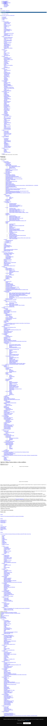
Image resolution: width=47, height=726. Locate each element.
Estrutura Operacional (9, 170)
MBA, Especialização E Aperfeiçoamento (10, 562)
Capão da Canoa (6, 604)
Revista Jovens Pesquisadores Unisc (9, 306)
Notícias (5, 457)
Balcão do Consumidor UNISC (8, 426)
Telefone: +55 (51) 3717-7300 (8, 609)
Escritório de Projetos (12, 227)
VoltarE (5, 243)
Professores (10, 439)
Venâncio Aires (6, 606)
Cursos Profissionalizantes (9, 256)
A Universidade (6, 161)
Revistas (10, 198)
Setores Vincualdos (7, 573)
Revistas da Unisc (6, 406)
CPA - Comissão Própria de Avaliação (11, 165)
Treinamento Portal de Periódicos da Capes (15, 388)
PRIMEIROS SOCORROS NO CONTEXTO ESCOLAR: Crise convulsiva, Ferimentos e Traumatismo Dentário (20, 455)
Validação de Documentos (8, 414)
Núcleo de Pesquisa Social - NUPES (14, 219)
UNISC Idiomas (6, 264)
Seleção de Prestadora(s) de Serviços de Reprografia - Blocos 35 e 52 (16, 188)
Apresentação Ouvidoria (9, 240)
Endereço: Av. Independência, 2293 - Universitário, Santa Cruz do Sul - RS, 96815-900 (16, 608)
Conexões (5, 423)
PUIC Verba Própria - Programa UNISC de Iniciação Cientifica (18, 295)
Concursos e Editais (7, 549)
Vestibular (5, 334)
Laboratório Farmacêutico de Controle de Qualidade (16, 230)
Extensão (3, 307)
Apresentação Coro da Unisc (10, 432)
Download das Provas (9, 336)
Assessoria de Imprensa (12, 204)
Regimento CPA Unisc (12, 168)
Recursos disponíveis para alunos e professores (11, 249)
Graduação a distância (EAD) (8, 252)
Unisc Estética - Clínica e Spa (8, 417)
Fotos (6, 433)
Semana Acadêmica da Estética (8, 454)
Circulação (10, 375)
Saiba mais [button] (27, 720)
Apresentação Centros (12, 208)
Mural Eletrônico (6, 407)
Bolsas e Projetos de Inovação (8, 331)
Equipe (7, 282)
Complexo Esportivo (7, 422)
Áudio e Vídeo (11, 224)
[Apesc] (1, 614)
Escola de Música (8, 437)
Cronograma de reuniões (9, 283)
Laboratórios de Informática (13, 232)
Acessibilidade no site (7, 245)
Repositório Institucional (12, 371)
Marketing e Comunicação (13, 234)
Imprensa (5, 458)
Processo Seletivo (4, 333)
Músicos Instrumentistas (9, 444)
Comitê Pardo (8, 180)
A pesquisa (5, 267)
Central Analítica (6, 416)
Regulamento (8, 379)
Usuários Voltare (11, 389)
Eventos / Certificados (5, 451)
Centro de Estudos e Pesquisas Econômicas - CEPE (16, 211)
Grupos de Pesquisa (9, 273)
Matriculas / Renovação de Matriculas (9, 398)
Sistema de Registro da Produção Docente (10, 402)
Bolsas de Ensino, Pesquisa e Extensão (14, 344)
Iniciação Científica (7, 291)
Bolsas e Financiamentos (7, 342)
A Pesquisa (5, 564)
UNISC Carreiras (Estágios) (13, 238)
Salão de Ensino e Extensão (8, 572)
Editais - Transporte (9, 193)
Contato (3, 19)
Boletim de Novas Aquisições (13, 382)
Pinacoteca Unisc (6, 450)
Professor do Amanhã (7, 337)
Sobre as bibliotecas (9, 391)
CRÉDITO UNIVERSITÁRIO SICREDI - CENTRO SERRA (15, 364)
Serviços (7, 380)
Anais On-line (11, 197)
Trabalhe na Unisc (6, 552)
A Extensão (5, 313)
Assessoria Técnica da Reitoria (13, 206)
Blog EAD (5, 459)
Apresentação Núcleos (12, 215)
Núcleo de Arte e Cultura (7, 434)
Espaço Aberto (8, 440)
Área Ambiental (6, 547)
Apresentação (8, 163)
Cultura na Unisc (8, 436)
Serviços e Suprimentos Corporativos (14, 228)
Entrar (1, 8)
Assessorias (7, 202)
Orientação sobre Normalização (13, 387)
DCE (5, 248)
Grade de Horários (6, 397)
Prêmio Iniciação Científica (13, 302)
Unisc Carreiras (6, 330)
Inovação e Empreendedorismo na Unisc (10, 327)
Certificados (6, 324)
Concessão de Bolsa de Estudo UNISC (11, 181)
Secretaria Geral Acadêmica (13, 236)
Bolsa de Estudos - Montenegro (10, 174)
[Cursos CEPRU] (3, 617)
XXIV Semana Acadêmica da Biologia (9, 453)
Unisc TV (3, 543)
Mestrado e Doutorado (7, 263)
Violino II (10, 446)
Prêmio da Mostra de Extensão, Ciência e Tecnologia (17, 305)
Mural (3, 536)
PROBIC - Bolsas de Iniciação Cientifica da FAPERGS (17, 294)
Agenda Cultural (6, 430)
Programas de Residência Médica (11, 186)
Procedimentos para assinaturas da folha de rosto (13, 288)
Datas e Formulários (9, 268)
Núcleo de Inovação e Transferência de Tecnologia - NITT (17, 220)
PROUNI (7, 187)
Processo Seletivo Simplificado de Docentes (12, 176)
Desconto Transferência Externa (13, 355)
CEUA (5, 279)
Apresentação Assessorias (13, 203)
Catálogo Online (6, 584)
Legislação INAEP (8, 290)
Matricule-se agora (8, 420)
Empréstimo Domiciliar (12, 385)
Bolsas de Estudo (8, 257)
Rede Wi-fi (5, 400)
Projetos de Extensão (9, 314)
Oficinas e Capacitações (9, 298)
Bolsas (7, 343)
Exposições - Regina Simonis (10, 441)
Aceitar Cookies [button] (26, 723)
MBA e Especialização (7, 339)
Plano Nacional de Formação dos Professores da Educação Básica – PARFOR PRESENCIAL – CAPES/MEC (22, 185)
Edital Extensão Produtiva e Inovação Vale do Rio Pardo (14, 178)
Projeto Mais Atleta (8, 421)
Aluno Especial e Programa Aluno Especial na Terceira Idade (13, 582)
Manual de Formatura (7, 585)
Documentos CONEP (9, 286)
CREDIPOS (11, 358)
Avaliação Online (8, 164)
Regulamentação (11, 274)
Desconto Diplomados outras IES (14, 354)
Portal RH (3, 535)
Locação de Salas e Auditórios (8, 413)
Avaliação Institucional (7, 162)
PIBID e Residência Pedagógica (10, 184)
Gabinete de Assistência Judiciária (9, 594)
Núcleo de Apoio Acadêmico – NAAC (14, 216)
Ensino (3, 251)
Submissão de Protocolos (9, 284)
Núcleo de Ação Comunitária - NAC (14, 217)
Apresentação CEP (8, 281)
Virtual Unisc (6, 588)
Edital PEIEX (8, 190)
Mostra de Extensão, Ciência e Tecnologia (12, 304)
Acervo (10, 374)
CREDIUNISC (11, 356)
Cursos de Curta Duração (7, 260)
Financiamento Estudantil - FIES (14, 357)
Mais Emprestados (12, 376)
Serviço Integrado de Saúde (8, 425)
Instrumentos (11, 438)
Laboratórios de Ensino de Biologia (14, 229)
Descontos (7, 348)
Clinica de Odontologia (7, 592)
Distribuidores (8, 199)
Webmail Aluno (8, 404)
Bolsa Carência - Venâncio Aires (10, 179)
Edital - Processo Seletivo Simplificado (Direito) (13, 189)
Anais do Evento (11, 303)
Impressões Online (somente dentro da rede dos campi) (12, 399)
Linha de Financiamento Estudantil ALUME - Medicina (17, 363)
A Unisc (3, 160)
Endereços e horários (9, 372)
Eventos (5, 300)
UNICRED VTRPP (12, 359)
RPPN (5, 247)
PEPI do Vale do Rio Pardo (10, 183)
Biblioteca (5, 366)
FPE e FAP (7, 275)
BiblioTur (10, 381)
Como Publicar (8, 200)
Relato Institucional (8, 172)
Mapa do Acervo (11, 394)
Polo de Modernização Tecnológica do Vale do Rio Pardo (17, 235)
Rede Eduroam (8, 401)
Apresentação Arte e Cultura (10, 435)
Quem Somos (8, 195)
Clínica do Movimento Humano (8, 419)
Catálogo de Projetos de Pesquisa (14, 271)
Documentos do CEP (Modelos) (10, 285)
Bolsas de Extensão (9, 315)
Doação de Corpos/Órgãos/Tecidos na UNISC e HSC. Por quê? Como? (20, 237)
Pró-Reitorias (8, 221)
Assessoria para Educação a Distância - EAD (15, 205)
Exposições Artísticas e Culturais (14, 386)
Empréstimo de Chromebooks (13, 384)
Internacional (8, 10)
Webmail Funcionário (9, 405)
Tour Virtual (4, 17)
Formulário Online (8, 241)
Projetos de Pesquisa (9, 269)
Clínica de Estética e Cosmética (8, 596)
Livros (10, 196)
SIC (6, 301)
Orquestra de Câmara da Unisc (8, 442)
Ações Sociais (6, 320)
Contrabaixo (11, 448)
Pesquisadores (11, 272)
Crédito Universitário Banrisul (13, 361)
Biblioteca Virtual (8, 369)
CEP (4, 280)
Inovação (3, 326)
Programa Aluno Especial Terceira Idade (15, 347)
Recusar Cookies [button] (19, 723)
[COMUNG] (10, 613)
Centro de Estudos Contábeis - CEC (14, 210)
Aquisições (7, 368)
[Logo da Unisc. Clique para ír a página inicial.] (7, 15)
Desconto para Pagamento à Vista (14, 349)
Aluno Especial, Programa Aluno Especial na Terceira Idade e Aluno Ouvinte (15, 341)
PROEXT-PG (8, 278)
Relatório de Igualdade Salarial (8, 250)
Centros (7, 207)
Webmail (5, 403)
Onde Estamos (4, 602)
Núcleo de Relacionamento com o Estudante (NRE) (16, 225)
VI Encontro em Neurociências (8, 452)
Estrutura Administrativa (7, 201)
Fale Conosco (8, 171)
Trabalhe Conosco (4, 18)
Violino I (10, 445)
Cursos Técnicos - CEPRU (8, 254)
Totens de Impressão (12, 233)
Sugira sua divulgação (7, 460)
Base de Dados (11, 370)
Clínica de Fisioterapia (7, 427)
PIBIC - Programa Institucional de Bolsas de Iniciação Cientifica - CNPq (19, 292)
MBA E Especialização (7, 579)
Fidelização (10, 352)
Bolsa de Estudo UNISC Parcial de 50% (15, 345)
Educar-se (5, 559)
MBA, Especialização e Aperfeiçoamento (10, 262)
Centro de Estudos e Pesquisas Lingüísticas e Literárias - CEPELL (18, 212)
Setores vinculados (6, 312)
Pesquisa (3, 266)
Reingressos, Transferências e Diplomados (10, 340)
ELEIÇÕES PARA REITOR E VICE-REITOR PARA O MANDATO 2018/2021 (18, 192)
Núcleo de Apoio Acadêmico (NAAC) (9, 265)
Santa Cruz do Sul (6, 603)
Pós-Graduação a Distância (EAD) (9, 253)
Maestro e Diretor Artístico (10, 443)
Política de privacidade (5, 544)
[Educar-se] (2, 616)
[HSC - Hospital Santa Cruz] (4, 615)
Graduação (5, 261)
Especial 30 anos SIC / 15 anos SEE (11, 299)
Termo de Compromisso (9, 409)
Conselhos (7, 213)
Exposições (10, 393)
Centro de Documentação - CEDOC (14, 209)
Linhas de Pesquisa (8, 276)
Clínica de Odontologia (7, 418)
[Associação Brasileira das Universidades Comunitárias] (8, 612)
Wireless (10, 390)
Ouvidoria (5, 239)
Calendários (5, 396)
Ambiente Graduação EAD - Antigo (9, 411)
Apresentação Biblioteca (9, 367)
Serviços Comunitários (5, 591)
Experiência (11, 350)
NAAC (3, 537)
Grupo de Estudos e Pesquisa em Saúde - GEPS (16, 218)
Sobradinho (5, 605)
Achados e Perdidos (7, 246)
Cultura (3, 429)
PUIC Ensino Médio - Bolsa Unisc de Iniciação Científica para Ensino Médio (20, 297)
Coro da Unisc (6, 431)
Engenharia (10, 226)
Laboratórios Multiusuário (8, 332)
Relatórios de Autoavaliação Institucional (12, 169)
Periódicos (11, 378)
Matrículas (5, 571)
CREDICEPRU (8, 258)
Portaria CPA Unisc (12, 167)
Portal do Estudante (7, 412)
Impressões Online (6, 590)
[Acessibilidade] (3, 10)
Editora (5, 194)
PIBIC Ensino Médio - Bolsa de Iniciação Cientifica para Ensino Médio (19, 293)
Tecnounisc (10, 231)
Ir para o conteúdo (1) (5, 1)
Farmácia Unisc (6, 595)
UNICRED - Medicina (12, 362)
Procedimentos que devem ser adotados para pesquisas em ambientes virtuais (17, 289)
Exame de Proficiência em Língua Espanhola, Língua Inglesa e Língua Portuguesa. (18, 323)
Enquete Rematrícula (7, 410)
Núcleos (7, 214)
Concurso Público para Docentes (10, 175)
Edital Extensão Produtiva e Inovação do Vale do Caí (13, 177)
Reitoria (7, 222)
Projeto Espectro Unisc (7, 428)
